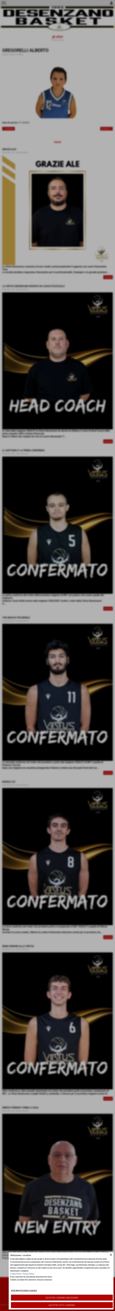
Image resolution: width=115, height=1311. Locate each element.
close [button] (111, 1255)
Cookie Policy (15, 1274)
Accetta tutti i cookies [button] (62, 1305)
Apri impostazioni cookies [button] (24, 1291)
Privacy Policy (28, 1274)
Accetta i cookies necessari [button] (62, 1298)
